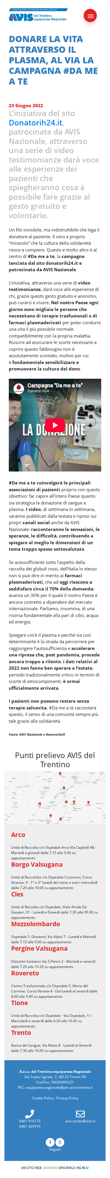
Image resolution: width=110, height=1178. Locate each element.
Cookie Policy (42, 1098)
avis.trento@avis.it (80, 1121)
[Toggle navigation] (90, 15)
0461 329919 (29, 1126)
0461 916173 (29, 1121)
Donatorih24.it (35, 122)
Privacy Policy (67, 1098)
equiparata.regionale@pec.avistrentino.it (59, 1087)
